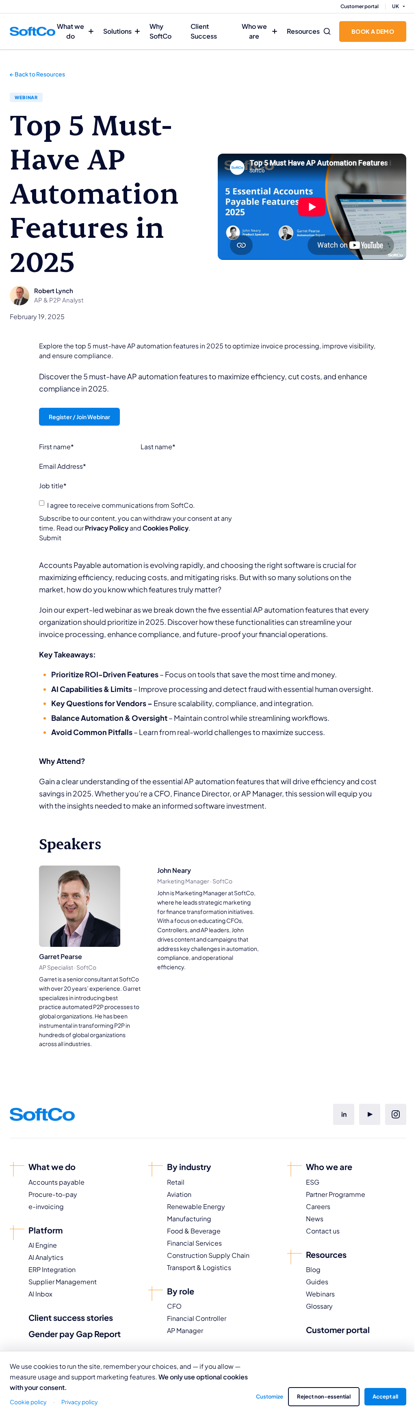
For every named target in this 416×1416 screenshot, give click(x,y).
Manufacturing (189, 1218)
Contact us (323, 1231)
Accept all (385, 1396)
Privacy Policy (106, 528)
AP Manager (185, 1330)
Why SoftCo (160, 31)
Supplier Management (62, 1281)
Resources (303, 31)
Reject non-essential (324, 1396)
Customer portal (359, 6)
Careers (318, 1206)
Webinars (320, 1294)
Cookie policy (28, 1401)
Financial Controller (196, 1318)
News (314, 1218)
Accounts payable (56, 1182)
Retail (175, 1182)
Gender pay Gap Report (74, 1334)
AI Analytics (45, 1257)
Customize (269, 1396)
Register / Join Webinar (79, 416)
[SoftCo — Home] (32, 31)
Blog (313, 1269)
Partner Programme (335, 1194)
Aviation (179, 1194)
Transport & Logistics (199, 1267)
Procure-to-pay (52, 1194)
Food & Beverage (194, 1231)
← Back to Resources (37, 74)
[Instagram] (395, 1114)
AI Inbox (40, 1294)
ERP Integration (52, 1269)
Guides (317, 1281)
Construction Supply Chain (208, 1255)
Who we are (254, 31)
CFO (174, 1306)
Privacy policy (79, 1401)
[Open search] (327, 31)
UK (395, 6)
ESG (312, 1182)
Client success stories (70, 1317)
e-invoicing (46, 1206)
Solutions (117, 31)
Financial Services (194, 1243)
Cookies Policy (165, 528)
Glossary (319, 1306)
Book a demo (372, 31)
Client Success (204, 31)
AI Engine (42, 1245)
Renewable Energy (196, 1206)
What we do (70, 31)
